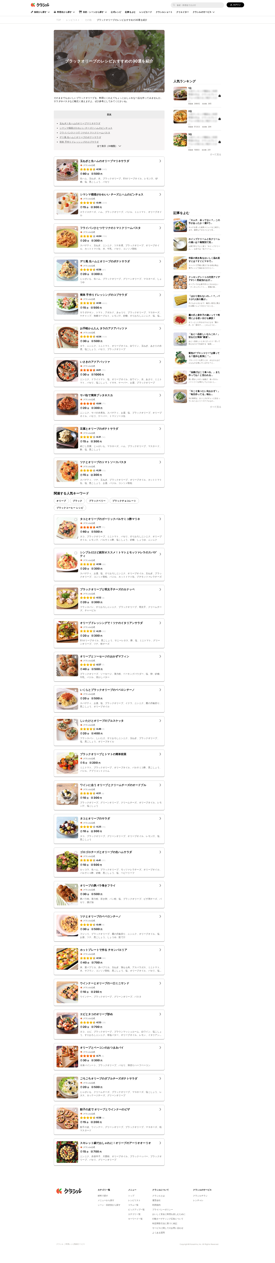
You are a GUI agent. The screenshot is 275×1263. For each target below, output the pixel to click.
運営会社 (156, 1200)
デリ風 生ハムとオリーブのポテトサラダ (80, 137)
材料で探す (103, 1195)
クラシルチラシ (200, 1195)
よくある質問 (158, 1232)
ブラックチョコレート (124, 500)
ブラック (77, 500)
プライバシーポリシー (162, 1209)
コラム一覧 (133, 1205)
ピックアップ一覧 (136, 1209)
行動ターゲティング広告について (167, 1218)
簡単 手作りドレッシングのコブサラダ (79, 141)
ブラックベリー (97, 500)
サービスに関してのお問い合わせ (167, 1228)
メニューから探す (106, 1200)
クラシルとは (158, 1195)
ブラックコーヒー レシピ (69, 507)
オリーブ (61, 500)
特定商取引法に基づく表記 (164, 1223)
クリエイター (182, 12)
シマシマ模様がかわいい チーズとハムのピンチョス (86, 128)
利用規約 (156, 1205)
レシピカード (145, 12)
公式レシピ (116, 12)
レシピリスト (134, 1200)
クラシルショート (164, 12)
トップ (131, 1195)
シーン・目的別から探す (109, 1205)
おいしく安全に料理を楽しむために (168, 1214)
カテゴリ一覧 (134, 1214)
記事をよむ (130, 12)
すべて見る (215, 154)
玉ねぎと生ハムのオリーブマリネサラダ (80, 123)
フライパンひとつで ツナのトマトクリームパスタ (85, 132)
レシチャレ (198, 1200)
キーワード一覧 (135, 1218)
